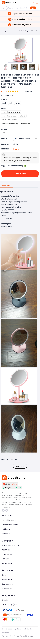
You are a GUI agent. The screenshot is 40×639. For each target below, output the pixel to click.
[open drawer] (37, 3)
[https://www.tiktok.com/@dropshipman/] (3, 510)
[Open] (36, 138)
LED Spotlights (34, 31)
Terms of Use (7, 636)
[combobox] (22, 138)
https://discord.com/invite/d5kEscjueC (6, 510)
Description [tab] (6, 185)
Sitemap (29, 636)
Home (2, 31)
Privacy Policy (19, 636)
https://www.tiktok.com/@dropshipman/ (3, 510)
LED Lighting (24, 31)
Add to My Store (20, 174)
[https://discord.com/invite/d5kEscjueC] (6, 510)
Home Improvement (12, 31)
